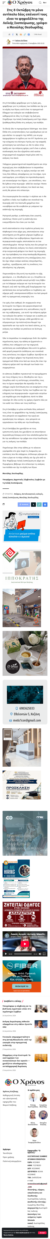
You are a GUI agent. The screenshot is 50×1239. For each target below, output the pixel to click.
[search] (40, 3)
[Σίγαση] (40, 954)
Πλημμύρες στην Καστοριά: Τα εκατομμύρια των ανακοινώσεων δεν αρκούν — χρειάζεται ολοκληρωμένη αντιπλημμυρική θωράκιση (17, 1061)
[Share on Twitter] (17, 34)
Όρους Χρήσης (8, 1235)
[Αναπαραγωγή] (6, 954)
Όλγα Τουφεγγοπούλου (34, 1141)
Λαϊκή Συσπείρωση (10, 497)
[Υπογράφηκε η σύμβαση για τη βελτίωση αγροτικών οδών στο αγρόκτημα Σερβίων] (41, 1008)
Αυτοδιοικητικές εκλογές (32, 494)
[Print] (29, 34)
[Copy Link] (25, 34)
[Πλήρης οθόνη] (44, 954)
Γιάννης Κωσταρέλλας (33, 1106)
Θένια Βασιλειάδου (33, 1124)
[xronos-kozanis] (20, 2)
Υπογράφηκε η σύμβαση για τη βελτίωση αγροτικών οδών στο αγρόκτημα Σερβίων (17, 1009)
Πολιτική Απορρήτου (22, 1232)
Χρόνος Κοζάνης (21, 40)
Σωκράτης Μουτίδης (43, 1106)
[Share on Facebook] (13, 34)
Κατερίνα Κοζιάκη (43, 1124)
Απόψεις (17, 494)
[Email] (21, 34)
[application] (25, 943)
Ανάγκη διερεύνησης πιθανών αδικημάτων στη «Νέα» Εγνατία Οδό (17, 1024)
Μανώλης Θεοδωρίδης (28, 497)
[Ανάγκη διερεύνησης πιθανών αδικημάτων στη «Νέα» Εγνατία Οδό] (41, 1024)
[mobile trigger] (5, 2)
